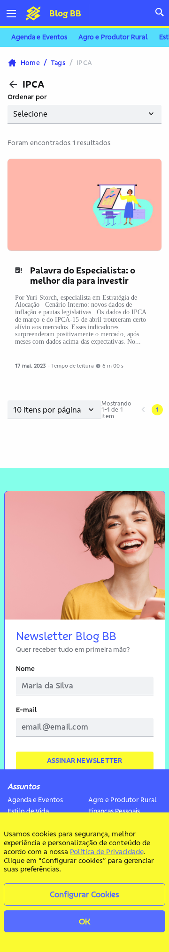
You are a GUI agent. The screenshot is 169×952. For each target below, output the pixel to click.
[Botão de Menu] (15, 13)
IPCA (34, 84)
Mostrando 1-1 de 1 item (116, 409)
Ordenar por (27, 97)
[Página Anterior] (143, 409)
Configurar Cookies (84, 894)
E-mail (26, 710)
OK (84, 921)
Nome (25, 668)
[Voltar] (13, 84)
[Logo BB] (33, 13)
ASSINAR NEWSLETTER (85, 760)
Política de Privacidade (106, 852)
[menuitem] (39, 37)
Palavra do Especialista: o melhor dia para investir (82, 276)
